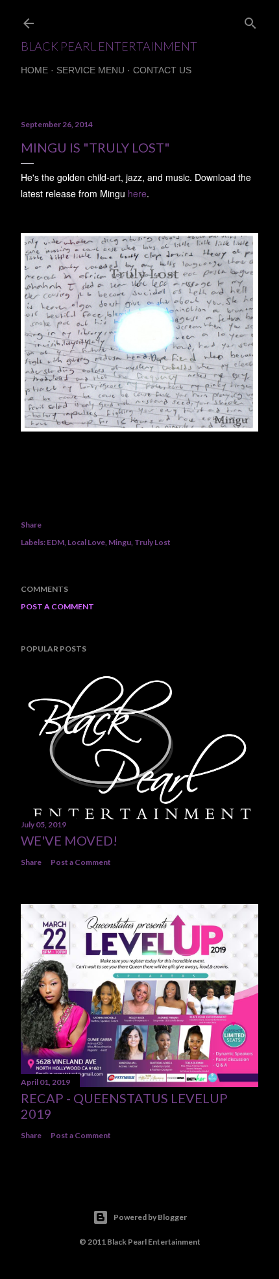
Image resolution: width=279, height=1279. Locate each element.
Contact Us (162, 70)
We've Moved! (69, 840)
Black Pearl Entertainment (109, 46)
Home (34, 70)
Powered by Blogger (150, 1217)
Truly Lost (152, 542)
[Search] (250, 20)
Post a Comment (57, 606)
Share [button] (31, 525)
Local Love (86, 542)
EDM (55, 542)
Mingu (119, 542)
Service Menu (90, 70)
